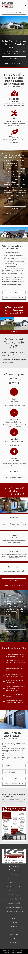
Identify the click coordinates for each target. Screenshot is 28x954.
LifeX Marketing (19, 952)
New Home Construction (14, 887)
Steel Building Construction (14, 907)
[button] (13, 331)
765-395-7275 (15, 866)
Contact (14, 930)
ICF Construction (14, 883)
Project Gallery (14, 922)
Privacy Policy (14, 942)
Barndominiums (14, 895)
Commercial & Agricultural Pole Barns (14, 899)
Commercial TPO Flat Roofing (14, 911)
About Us (14, 926)
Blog (14, 938)
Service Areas (14, 934)
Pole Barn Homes (14, 891)
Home (14, 918)
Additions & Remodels (14, 903)
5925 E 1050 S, (15, 869)
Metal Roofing (14, 875)
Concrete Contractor (14, 879)
